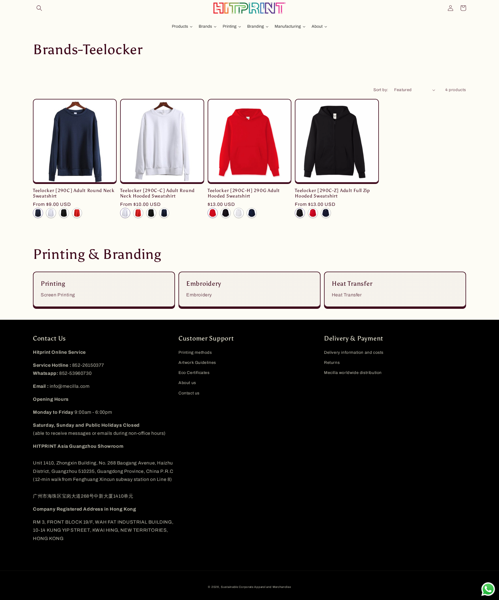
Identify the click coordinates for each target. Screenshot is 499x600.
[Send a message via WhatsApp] (488, 589)
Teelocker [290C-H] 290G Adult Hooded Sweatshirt (244, 193)
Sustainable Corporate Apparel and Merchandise (256, 586)
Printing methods (195, 352)
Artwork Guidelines (197, 362)
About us (187, 383)
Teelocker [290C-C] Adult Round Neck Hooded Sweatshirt (157, 193)
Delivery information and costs (353, 352)
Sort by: (380, 90)
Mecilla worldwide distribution (353, 372)
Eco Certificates (194, 372)
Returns (332, 362)
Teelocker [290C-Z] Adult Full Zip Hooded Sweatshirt (332, 193)
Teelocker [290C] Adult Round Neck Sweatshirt (74, 193)
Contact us (189, 393)
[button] (39, 8)
